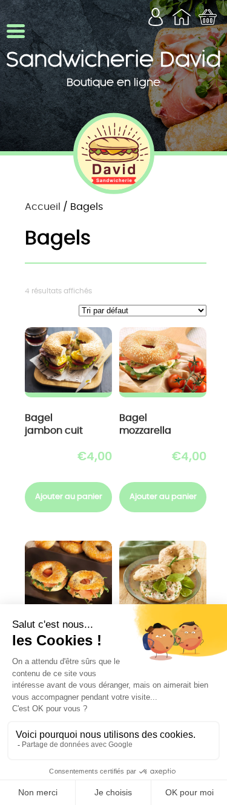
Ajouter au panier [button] (68, 496)
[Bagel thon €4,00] (162, 576)
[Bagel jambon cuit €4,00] (68, 362)
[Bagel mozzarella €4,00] (162, 362)
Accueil (43, 207)
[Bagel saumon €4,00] (68, 576)
